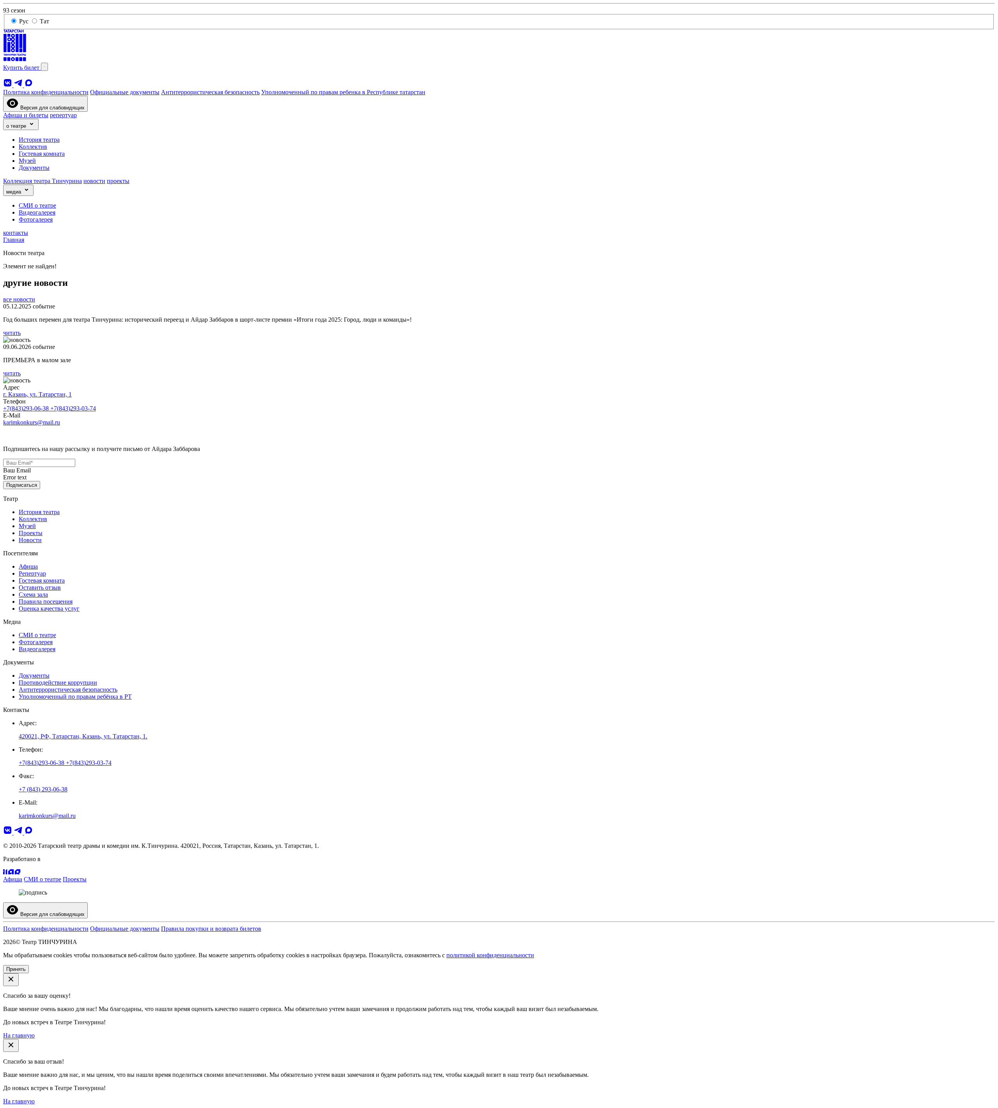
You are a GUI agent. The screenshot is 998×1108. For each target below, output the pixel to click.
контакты (15, 232)
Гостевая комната (42, 153)
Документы (34, 167)
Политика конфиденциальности (45, 92)
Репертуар (32, 573)
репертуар (63, 115)
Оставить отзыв (40, 587)
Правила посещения (46, 601)
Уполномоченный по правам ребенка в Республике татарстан (343, 92)
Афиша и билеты (25, 115)
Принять (16, 969)
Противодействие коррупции (58, 682)
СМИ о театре (37, 205)
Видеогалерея (37, 212)
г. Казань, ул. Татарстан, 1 (37, 394)
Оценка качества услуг (49, 608)
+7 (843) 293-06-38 (43, 789)
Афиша (28, 566)
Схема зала (33, 594)
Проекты (30, 533)
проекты (118, 181)
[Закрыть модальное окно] (11, 979)
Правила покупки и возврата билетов (211, 928)
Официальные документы (124, 92)
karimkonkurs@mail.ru (31, 422)
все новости (19, 299)
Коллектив (33, 146)
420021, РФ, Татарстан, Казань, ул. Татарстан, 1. (83, 736)
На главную (19, 1035)
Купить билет (22, 67)
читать (12, 332)
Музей (27, 160)
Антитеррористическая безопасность (210, 92)
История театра (39, 139)
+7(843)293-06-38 (26, 408)
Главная (13, 239)
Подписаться (21, 485)
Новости (30, 540)
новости (94, 181)
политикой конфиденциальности (490, 955)
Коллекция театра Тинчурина (42, 181)
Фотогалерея (36, 219)
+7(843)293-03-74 (73, 408)
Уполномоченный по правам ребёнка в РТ (75, 696)
